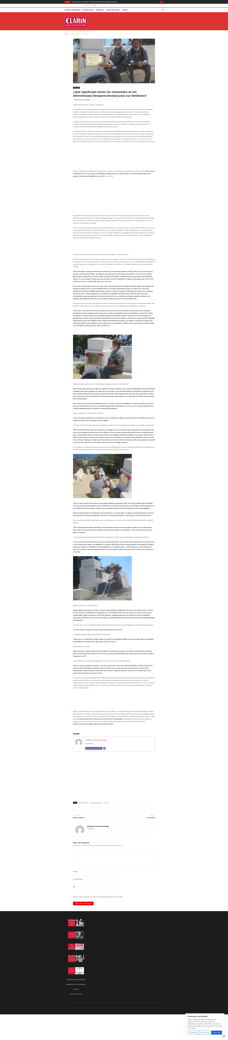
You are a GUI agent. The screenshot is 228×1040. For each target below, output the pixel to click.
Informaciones (88, 10)
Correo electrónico (78, 879)
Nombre (75, 871)
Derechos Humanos (83, 802)
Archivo (125, 10)
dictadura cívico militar (96, 802)
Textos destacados (113, 10)
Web (74, 886)
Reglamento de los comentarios (76, 984)
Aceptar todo (217, 1032)
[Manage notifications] (223, 1036)
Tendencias (100, 10)
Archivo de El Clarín (76, 994)
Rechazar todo (204, 1032)
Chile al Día (85, 34)
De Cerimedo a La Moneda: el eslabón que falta (85, 1)
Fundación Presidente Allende (76, 979)
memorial (106, 802)
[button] (160, 2)
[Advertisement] (114, 157)
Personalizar (193, 1032)
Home (66, 34)
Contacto (76, 989)
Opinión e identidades (72, 10)
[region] (204, 1024)
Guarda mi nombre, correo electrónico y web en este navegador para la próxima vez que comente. (98, 897)
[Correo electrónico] (104, 748)
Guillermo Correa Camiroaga (82, 99)
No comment (110, 99)
